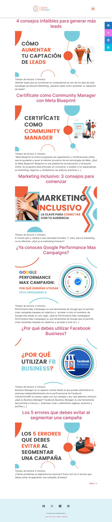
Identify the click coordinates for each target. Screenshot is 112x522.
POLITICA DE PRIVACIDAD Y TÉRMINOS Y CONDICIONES (56, 516)
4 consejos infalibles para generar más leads (56, 23)
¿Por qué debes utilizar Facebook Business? (56, 331)
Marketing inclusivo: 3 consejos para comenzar (56, 179)
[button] (93, 8)
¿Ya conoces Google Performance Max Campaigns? (56, 250)
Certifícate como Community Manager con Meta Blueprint (56, 98)
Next (93, 483)
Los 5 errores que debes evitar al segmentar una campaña (56, 415)
